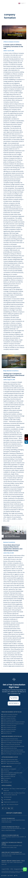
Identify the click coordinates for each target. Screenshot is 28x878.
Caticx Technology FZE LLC (10, 827)
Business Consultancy (13, 370)
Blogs (4, 370)
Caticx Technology (8, 818)
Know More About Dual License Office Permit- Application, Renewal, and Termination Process (12, 547)
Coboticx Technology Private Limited (12, 843)
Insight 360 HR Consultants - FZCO (13, 861)
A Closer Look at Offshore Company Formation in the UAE (13, 46)
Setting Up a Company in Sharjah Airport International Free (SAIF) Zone (13, 375)
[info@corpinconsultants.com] (26, 438)
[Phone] (26, 442)
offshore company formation (11, 41)
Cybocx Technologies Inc (10, 835)
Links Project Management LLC (12, 852)
